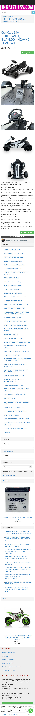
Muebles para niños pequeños (12, 317)
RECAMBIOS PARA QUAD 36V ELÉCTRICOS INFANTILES (17, 423)
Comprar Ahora (27, 53)
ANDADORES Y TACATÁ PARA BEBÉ (14, 394)
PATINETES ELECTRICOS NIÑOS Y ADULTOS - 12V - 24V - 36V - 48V (17, 360)
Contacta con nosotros (8, 670)
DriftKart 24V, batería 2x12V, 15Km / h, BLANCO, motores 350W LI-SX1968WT (16, 557)
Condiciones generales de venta (11, 667)
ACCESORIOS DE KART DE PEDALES (15, 411)
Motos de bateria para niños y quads (14, 282)
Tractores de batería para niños (13, 293)
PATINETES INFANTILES (11, 334)
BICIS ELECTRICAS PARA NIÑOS (13, 257)
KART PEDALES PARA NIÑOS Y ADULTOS (16, 351)
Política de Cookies (7, 663)
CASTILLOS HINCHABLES (11, 278)
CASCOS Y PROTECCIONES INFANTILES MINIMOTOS (16, 273)
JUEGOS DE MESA (9, 398)
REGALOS (7, 432)
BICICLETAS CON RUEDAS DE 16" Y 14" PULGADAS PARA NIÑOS (16, 371)
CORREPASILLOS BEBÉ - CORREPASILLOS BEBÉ (17, 403)
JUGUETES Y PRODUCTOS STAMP (14, 308)
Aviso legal (5, 656)
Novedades (6, 481)
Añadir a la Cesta (27, 233)
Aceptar (4, 714)
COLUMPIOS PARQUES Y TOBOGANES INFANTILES (15, 347)
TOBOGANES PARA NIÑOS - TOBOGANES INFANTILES (16, 390)
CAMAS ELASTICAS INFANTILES (13, 407)
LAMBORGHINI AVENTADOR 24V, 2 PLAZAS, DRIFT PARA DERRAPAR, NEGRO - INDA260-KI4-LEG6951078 (18, 569)
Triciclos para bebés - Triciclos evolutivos (15, 297)
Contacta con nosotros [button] (18, 703)
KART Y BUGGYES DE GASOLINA (14, 376)
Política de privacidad (8, 660)
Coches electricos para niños (12, 250)
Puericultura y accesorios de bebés (14, 385)
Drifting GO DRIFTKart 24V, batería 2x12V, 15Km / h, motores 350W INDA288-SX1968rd (18, 532)
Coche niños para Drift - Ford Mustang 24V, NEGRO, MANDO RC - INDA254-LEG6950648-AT (18, 538)
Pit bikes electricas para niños (12, 285)
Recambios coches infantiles (12, 289)
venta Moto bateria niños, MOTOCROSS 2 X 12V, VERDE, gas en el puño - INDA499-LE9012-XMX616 (18, 637)
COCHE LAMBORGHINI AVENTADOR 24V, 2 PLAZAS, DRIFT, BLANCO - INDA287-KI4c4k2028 (18, 551)
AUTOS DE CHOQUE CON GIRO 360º (15, 321)
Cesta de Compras (8, 451)
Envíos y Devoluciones (8, 652)
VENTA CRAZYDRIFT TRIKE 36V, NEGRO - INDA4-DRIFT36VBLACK (17, 545)
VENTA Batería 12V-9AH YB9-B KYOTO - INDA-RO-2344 (17, 519)
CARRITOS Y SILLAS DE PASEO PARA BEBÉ (17, 342)
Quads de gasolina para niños (12, 268)
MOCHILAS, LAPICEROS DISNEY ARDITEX (16, 419)
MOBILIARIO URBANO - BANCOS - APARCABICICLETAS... (14, 380)
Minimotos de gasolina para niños (13, 253)
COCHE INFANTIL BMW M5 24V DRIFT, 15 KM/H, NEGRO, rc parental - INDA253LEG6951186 (17, 576)
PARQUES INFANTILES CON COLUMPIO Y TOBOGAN (16, 330)
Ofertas (5, 599)
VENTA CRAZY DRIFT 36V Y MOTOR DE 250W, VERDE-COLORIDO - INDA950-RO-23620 (17, 589)
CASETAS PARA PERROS (11, 415)
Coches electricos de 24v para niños (14, 265)
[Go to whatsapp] (30, 710)
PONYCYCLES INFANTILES (12, 355)
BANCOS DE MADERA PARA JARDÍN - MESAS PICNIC (15, 365)
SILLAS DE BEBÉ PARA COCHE (13, 338)
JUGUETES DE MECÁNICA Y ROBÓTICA (16, 304)
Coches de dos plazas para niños (13, 261)
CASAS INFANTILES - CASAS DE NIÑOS (15, 325)
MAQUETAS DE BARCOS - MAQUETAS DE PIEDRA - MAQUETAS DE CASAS (16, 313)
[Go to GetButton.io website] (31, 714)
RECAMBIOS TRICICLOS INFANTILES (15, 428)
